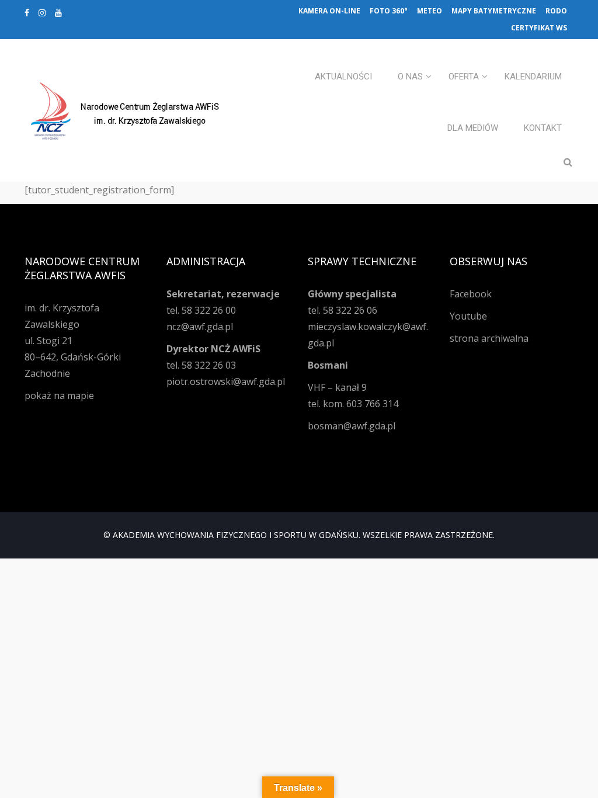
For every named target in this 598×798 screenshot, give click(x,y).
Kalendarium (533, 76)
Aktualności (343, 76)
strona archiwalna (489, 338)
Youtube (468, 316)
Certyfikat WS (539, 28)
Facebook (471, 293)
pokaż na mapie (59, 395)
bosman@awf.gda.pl (351, 425)
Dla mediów (472, 128)
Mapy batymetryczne (493, 11)
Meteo (429, 11)
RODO (556, 11)
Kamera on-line (329, 11)
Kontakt (543, 128)
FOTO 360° (389, 11)
